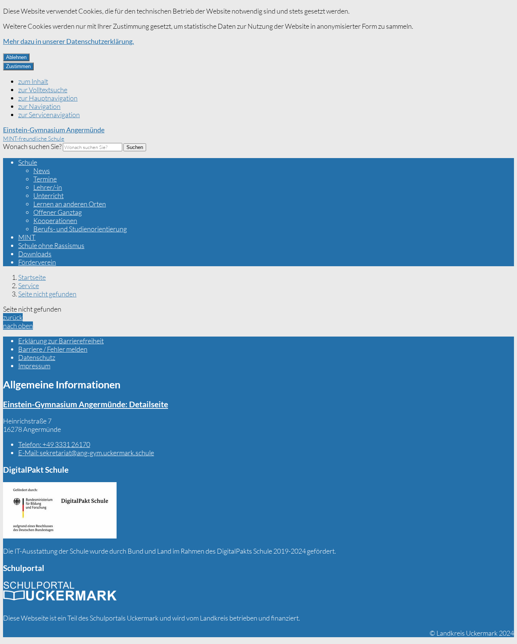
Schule (27, 162)
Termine (45, 179)
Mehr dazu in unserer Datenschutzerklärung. (68, 41)
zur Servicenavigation (49, 114)
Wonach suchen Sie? (32, 146)
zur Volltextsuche (42, 89)
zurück (13, 317)
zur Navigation (39, 106)
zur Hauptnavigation (48, 98)
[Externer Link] (60, 511)
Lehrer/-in (47, 187)
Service (28, 285)
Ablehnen (16, 57)
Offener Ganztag (57, 212)
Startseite (32, 277)
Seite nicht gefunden (47, 294)
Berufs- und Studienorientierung (80, 229)
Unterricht (48, 195)
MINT (27, 237)
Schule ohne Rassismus (51, 245)
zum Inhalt (33, 81)
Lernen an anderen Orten (69, 204)
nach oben (18, 325)
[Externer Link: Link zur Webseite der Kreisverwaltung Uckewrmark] (60, 593)
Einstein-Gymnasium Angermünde (85, 404)
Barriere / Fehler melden (52, 349)
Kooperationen (55, 220)
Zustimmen (18, 66)
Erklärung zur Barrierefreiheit (61, 341)
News (41, 170)
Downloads (34, 254)
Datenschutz (36, 357)
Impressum (34, 366)
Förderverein (37, 262)
